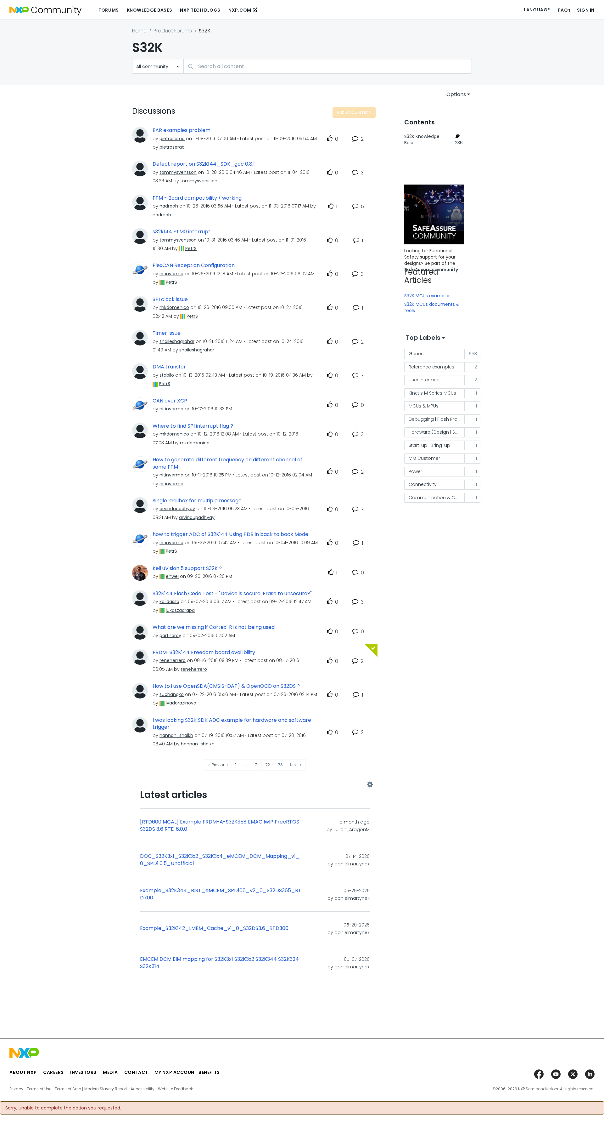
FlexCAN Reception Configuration (194, 265)
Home (139, 30)
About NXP (23, 1072)
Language (537, 10)
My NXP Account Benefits (187, 1072)
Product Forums (173, 30)
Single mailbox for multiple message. (198, 500)
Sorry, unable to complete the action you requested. (63, 1108)
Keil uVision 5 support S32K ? (187, 568)
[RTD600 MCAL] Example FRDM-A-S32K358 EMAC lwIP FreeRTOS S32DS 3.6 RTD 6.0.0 (219, 825)
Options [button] (456, 94)
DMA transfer (169, 366)
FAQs (564, 10)
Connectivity (423, 484)
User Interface (424, 380)
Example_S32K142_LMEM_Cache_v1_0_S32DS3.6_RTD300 (214, 928)
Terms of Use (39, 1089)
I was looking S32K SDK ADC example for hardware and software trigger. (232, 724)
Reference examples (431, 367)
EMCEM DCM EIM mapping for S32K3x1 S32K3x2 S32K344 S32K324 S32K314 (219, 963)
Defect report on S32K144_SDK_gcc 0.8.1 (204, 164)
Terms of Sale (68, 1089)
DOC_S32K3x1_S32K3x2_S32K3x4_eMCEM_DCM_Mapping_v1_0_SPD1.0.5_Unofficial (220, 860)
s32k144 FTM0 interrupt (181, 231)
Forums (108, 10)
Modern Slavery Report (105, 1089)
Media (110, 1072)
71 (256, 764)
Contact (136, 1072)
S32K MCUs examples (427, 296)
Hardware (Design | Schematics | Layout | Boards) (437, 432)
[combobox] (327, 66)
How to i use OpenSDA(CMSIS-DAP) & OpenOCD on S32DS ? (226, 686)
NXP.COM (239, 10)
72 (268, 764)
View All (255, 784)
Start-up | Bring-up (429, 445)
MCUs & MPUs (424, 406)
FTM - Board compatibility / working (197, 198)
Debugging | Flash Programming (437, 419)
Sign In (586, 10)
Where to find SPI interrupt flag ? (193, 426)
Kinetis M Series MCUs (432, 393)
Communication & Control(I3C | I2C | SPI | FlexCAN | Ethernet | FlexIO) (437, 497)
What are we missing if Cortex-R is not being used (214, 627)
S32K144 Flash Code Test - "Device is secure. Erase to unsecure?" (232, 593)
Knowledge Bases (149, 10)
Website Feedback (175, 1089)
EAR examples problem (181, 130)
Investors (83, 1072)
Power (415, 471)
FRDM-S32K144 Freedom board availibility (204, 652)
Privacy (16, 1089)
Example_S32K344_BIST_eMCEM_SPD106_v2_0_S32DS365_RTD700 (220, 894)
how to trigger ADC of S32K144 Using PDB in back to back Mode (230, 534)
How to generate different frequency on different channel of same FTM (227, 463)
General (418, 354)
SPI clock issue (170, 299)
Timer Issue (167, 333)
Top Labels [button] (423, 337)
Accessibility (142, 1089)
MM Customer (424, 458)
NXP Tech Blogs (200, 10)
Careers (53, 1072)
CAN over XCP (170, 400)
